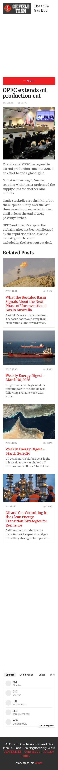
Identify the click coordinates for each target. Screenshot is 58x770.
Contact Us (32, 751)
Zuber (39, 763)
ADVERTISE (12, 751)
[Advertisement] (29, 46)
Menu (31, 81)
